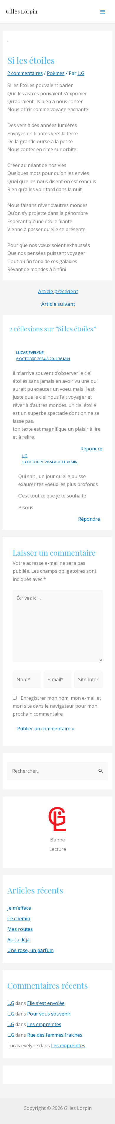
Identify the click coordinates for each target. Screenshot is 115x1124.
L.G (24, 455)
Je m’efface (19, 908)
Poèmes (56, 73)
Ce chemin (18, 918)
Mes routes (20, 929)
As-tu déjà (18, 939)
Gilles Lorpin (21, 11)
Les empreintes (44, 1024)
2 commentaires (25, 73)
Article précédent (58, 291)
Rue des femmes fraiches (54, 1035)
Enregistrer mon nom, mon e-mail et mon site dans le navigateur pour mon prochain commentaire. (57, 706)
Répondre (91, 448)
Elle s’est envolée (46, 1003)
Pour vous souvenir (48, 1014)
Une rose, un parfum (30, 950)
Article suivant (58, 303)
